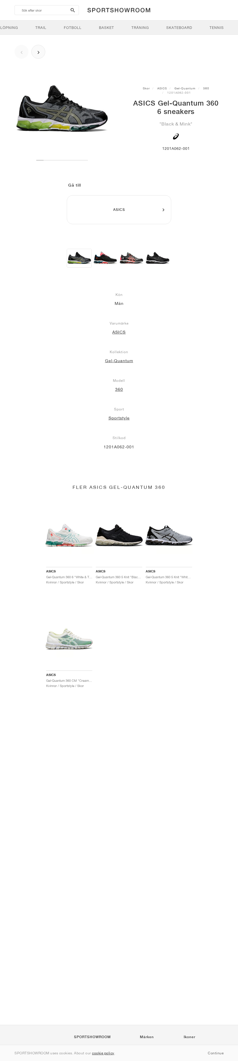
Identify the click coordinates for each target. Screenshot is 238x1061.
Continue (215, 1053)
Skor (146, 88)
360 (206, 88)
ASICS (162, 88)
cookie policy (103, 1053)
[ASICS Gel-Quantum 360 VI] (157, 258)
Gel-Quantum (185, 88)
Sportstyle (119, 418)
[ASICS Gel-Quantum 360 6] (79, 258)
